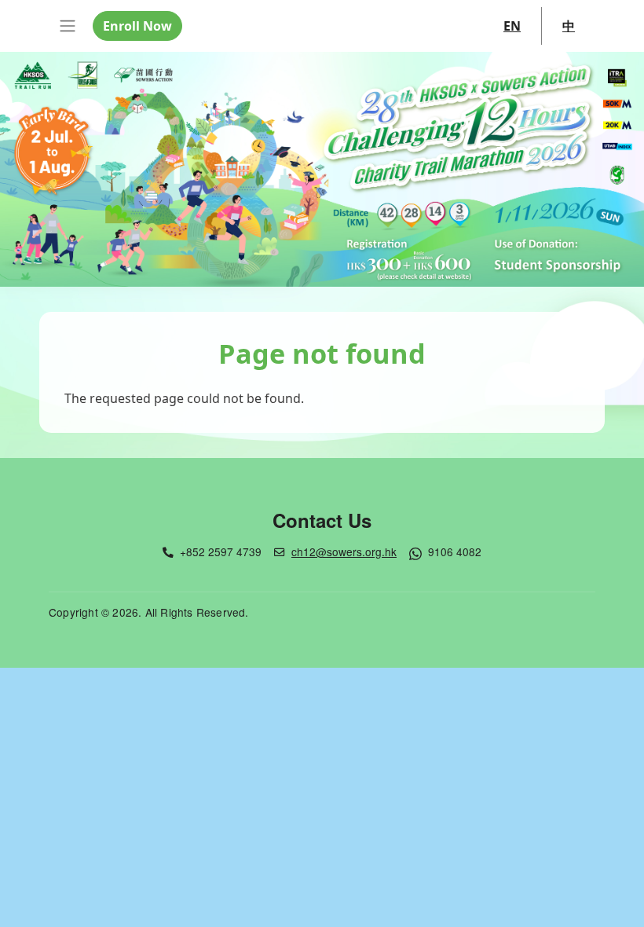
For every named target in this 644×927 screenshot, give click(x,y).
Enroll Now (137, 26)
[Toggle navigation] (67, 26)
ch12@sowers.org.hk (344, 551)
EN (512, 26)
